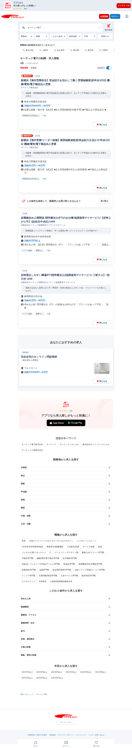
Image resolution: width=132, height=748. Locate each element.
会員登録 (104, 16)
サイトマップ (81, 735)
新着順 (34, 68)
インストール (123, 5)
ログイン (115, 16)
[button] (67, 5)
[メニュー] (127, 16)
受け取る (104, 201)
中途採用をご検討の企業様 (37, 735)
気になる (103, 124)
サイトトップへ (66, 722)
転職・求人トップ (26, 694)
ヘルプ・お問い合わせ (96, 735)
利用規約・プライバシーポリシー (61, 735)
